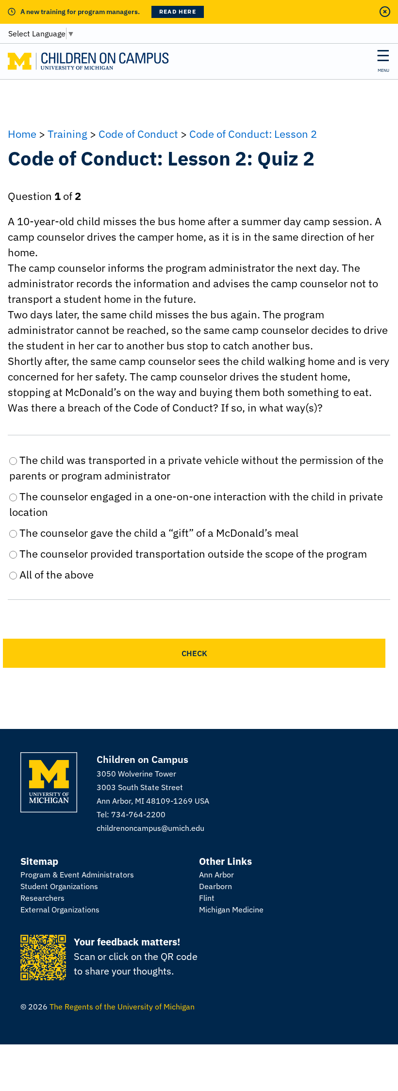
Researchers (42, 898)
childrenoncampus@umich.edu (150, 828)
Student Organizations (59, 886)
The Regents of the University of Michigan (122, 1006)
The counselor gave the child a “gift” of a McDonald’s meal (157, 533)
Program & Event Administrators (77, 874)
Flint (207, 898)
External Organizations (60, 909)
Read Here (177, 11)
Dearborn (215, 886)
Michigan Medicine (231, 909)
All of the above (55, 574)
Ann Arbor (216, 874)
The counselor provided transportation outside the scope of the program (192, 553)
